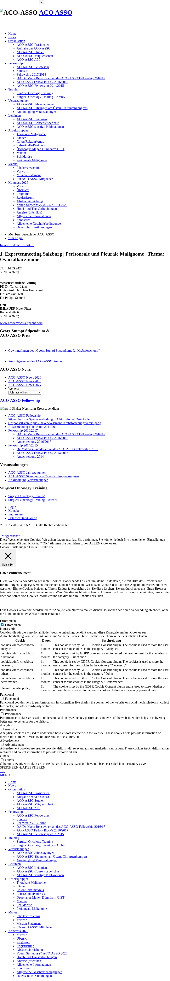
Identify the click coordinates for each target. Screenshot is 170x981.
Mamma (22, 152)
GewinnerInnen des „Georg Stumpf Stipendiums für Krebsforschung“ (54, 350)
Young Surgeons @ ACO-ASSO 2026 (42, 205)
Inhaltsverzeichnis (28, 167)
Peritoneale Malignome (32, 160)
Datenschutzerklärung (22, 518)
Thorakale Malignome (31, 134)
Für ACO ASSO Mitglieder (35, 179)
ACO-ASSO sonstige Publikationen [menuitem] (40, 875)
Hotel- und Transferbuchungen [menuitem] (37, 957)
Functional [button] (7, 694)
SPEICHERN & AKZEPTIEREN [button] (22, 767)
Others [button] (4, 756)
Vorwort (22, 171)
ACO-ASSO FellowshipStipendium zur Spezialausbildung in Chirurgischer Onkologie (49, 417)
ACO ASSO (55, 12)
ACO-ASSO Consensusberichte (38, 123)
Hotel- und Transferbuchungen (37, 208)
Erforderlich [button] (8, 621)
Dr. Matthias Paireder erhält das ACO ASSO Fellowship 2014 (57, 449)
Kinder (21, 138)
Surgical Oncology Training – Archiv (41, 97)
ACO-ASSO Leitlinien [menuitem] (32, 867)
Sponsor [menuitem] (22, 819)
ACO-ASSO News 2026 (24, 377)
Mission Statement (29, 175)
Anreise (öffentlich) (29, 212)
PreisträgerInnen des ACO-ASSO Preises (35, 361)
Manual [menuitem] (13, 912)
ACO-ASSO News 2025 (24, 381)
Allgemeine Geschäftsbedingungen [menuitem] (39, 972)
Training (13, 89)
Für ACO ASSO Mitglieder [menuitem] (35, 927)
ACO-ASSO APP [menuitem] (28, 808)
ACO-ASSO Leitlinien (32, 119)
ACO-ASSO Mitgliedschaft (35, 56)
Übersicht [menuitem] (23, 938)
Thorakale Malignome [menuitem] (31, 882)
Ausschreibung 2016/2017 (34, 441)
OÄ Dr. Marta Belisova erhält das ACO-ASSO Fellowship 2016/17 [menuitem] (61, 826)
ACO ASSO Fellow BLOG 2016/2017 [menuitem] (42, 830)
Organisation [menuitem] (16, 789)
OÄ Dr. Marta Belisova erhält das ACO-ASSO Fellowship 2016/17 (61, 78)
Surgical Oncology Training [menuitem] (35, 841)
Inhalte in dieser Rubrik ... (17, 245)
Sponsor (22, 70)
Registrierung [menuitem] (25, 946)
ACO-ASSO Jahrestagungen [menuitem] (36, 852)
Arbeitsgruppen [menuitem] (18, 879)
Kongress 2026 (18, 182)
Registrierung (25, 197)
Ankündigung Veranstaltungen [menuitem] (37, 860)
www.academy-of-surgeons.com (21, 323)
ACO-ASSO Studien (30, 52)
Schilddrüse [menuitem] (24, 905)
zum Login (15, 238)
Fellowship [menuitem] (15, 811)
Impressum (15, 514)
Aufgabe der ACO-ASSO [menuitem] (34, 797)
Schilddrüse (24, 156)
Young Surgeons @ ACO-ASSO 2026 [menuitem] (42, 953)
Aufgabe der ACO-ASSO (34, 48)
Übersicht (23, 190)
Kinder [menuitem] (21, 886)
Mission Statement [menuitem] (29, 923)
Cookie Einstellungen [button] (14, 547)
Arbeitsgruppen (18, 130)
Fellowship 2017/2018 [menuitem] (31, 823)
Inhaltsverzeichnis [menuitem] (28, 916)
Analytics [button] (6, 725)
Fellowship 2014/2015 (23, 445)
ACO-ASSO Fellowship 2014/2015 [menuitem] (40, 834)
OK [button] (31, 547)
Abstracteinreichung (30, 201)
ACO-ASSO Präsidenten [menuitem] (33, 793)
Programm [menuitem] (23, 942)
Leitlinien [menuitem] (14, 864)
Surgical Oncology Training (35, 93)
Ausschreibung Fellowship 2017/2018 (33, 426)
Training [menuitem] (13, 838)
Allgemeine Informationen (34, 216)
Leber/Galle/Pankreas (31, 145)
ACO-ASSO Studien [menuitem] (30, 800)
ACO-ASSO (20, 400)
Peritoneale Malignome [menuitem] (32, 908)
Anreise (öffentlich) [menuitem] (29, 961)
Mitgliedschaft (10, 536)
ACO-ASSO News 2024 (24, 385)
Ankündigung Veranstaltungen (37, 111)
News (12, 37)
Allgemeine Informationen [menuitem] (34, 964)
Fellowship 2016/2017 (23, 430)
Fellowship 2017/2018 (31, 74)
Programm (23, 193)
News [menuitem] (12, 785)
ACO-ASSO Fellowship (33, 67)
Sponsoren (23, 220)
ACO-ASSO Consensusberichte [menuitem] (38, 871)
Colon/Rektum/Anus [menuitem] (30, 890)
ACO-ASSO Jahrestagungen (36, 104)
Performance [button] (8, 710)
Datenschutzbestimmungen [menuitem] (34, 975)
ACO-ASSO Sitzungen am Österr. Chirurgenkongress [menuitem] (52, 856)
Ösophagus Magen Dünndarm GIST (40, 149)
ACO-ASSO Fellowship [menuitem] (33, 815)
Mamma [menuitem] (22, 901)
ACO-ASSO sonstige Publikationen (40, 126)
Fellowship (15, 63)
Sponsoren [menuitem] (23, 968)
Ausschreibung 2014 (30, 456)
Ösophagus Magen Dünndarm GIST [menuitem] (40, 897)
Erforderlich (13, 625)
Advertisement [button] (9, 740)
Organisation (16, 41)
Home (12, 33)
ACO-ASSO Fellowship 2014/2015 (40, 85)
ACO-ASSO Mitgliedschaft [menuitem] (35, 804)
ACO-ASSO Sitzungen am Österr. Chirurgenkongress (52, 108)
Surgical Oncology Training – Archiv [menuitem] (41, 845)
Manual (13, 164)
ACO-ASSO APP (28, 59)
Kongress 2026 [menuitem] (18, 931)
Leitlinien (14, 115)
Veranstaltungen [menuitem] (18, 849)
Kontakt (13, 510)
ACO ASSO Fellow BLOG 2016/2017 (42, 82)
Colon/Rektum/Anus (30, 141)
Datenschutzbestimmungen (34, 227)
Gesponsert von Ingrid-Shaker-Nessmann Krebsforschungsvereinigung (54, 423)
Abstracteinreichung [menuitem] (30, 949)
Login (12, 507)
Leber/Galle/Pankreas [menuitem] (31, 893)
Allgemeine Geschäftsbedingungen (39, 223)
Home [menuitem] (12, 782)
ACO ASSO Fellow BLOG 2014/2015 (42, 453)
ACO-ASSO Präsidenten (33, 44)
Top (2, 771)
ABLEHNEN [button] (44, 547)
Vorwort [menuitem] (22, 920)
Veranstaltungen (18, 100)
